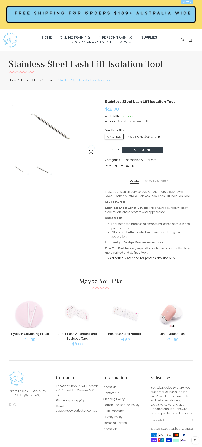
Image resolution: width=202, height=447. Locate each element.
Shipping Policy (114, 398)
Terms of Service (115, 422)
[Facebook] (10, 404)
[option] (19, 170)
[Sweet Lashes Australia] (10, 40)
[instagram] (14, 404)
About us (109, 386)
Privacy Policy (112, 416)
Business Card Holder (124, 334)
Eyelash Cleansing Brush (30, 334)
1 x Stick (114, 136)
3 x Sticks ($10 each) (143, 136)
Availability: (112, 116)
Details (134, 180)
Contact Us (111, 392)
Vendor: (110, 121)
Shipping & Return (157, 180)
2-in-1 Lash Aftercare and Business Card (77, 336)
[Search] (182, 40)
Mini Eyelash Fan (172, 334)
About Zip (110, 428)
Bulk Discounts (113, 410)
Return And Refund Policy (121, 404)
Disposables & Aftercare (140, 160)
